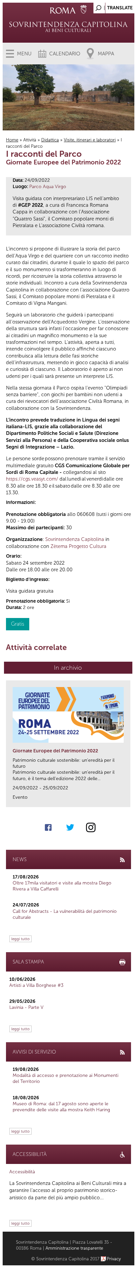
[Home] (68, 27)
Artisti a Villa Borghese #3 (36, 985)
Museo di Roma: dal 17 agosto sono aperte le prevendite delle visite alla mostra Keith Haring (61, 1107)
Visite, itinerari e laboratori (90, 139)
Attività (29, 139)
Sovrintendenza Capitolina (74, 539)
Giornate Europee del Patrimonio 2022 (55, 751)
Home (12, 139)
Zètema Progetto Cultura (78, 546)
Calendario (64, 54)
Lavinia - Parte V (26, 1007)
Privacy (114, 1258)
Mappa (106, 54)
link (127, 800)
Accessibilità (22, 1172)
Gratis (17, 624)
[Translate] (112, 6)
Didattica (50, 139)
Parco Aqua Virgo (47, 186)
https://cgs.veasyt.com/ (32, 479)
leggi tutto (20, 938)
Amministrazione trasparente (74, 1248)
